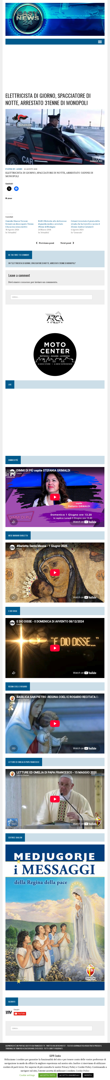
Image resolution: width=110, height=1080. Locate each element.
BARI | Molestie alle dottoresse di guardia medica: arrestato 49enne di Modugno (52, 224)
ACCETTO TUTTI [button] (47, 1075)
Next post (65, 243)
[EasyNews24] (54, 19)
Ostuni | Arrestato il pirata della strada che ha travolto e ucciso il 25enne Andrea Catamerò (85, 224)
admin (19, 169)
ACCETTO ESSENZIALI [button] (69, 1075)
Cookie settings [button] (27, 1075)
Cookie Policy (82, 1070)
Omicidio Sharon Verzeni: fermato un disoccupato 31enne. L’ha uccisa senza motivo (19, 224)
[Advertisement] (55, 66)
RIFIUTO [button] (88, 1075)
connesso (25, 282)
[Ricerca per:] (51, 296)
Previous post (46, 243)
